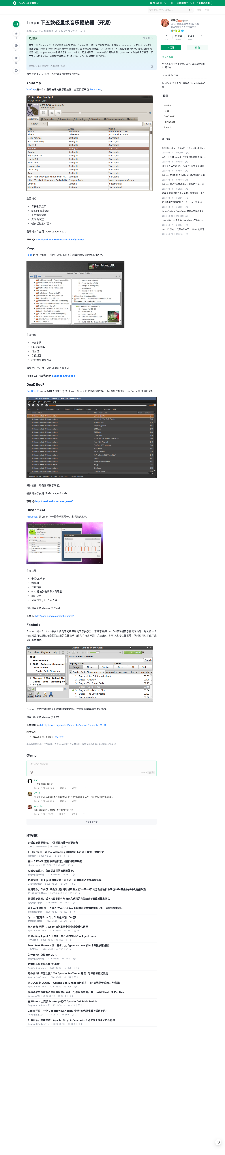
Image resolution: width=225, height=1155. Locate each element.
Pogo (29, 254)
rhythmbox (95, 89)
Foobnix (168, 127)
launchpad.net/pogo (63, 375)
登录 (199, 10)
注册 (206, 10)
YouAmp (31, 89)
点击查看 (59, 736)
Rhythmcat (32, 516)
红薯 (173, 20)
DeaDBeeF (32, 391)
